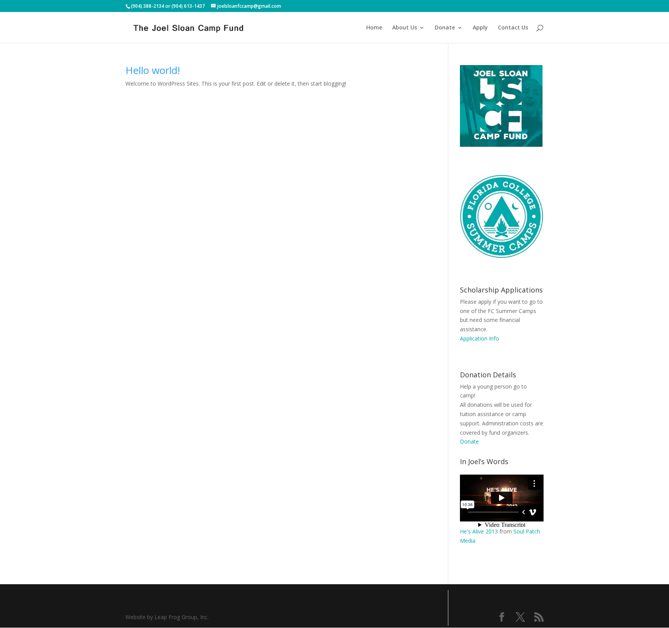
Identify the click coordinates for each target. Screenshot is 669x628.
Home (374, 28)
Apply (480, 28)
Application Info (479, 338)
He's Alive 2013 (479, 531)
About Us (404, 28)
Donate (445, 28)
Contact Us (513, 28)
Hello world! (152, 70)
